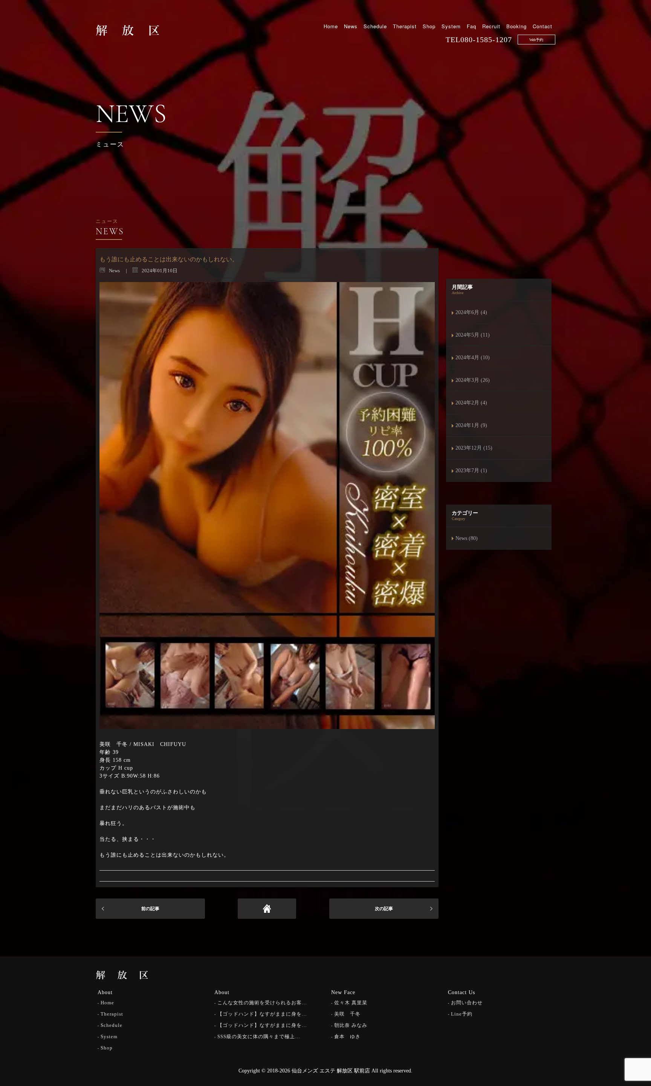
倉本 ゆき (347, 1036)
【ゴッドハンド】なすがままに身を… (262, 1014)
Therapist (405, 26)
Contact (542, 26)
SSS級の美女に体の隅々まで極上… (258, 1036)
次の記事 (384, 908)
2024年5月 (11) (472, 335)
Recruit (491, 26)
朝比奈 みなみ (350, 1025)
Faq (471, 26)
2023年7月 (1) (471, 470)
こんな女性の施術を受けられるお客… (262, 1002)
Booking (516, 26)
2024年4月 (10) (472, 357)
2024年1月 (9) (471, 425)
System (451, 26)
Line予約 (461, 1014)
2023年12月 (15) (473, 448)
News (351, 26)
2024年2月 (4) (471, 403)
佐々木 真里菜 (350, 1002)
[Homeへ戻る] (267, 908)
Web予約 (536, 40)
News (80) (466, 538)
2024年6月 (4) (471, 312)
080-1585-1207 (486, 39)
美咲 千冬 (347, 1014)
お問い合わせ (467, 1002)
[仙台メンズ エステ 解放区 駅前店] (128, 30)
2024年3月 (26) (472, 380)
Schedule (375, 26)
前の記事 (150, 908)
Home (331, 26)
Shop (429, 26)
